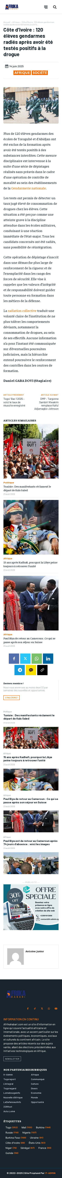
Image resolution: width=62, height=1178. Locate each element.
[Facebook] (14, 658)
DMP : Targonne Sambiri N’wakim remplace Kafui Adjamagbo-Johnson (46, 403)
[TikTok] (35, 1008)
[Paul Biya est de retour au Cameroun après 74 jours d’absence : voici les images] (31, 863)
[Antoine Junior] (15, 956)
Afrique (7, 753)
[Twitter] (25, 658)
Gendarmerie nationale (28, 188)
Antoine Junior (34, 951)
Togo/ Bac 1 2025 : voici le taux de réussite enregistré (14, 402)
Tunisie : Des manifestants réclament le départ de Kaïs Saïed (29, 717)
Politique (7, 711)
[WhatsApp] (37, 658)
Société (40, 72)
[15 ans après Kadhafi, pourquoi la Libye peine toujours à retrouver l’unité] (31, 780)
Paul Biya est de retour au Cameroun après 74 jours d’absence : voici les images (30, 842)
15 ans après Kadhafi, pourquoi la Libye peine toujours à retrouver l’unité (27, 758)
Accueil (6, 22)
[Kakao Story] (31, 670)
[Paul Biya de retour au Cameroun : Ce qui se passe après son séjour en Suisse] (31, 821)
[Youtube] (56, 1008)
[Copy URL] (42, 670)
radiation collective (22, 310)
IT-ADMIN (50, 1173)
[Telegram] (19, 670)
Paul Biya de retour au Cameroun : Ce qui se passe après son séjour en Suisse (30, 800)
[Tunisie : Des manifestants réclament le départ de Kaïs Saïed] (31, 738)
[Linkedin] (48, 658)
